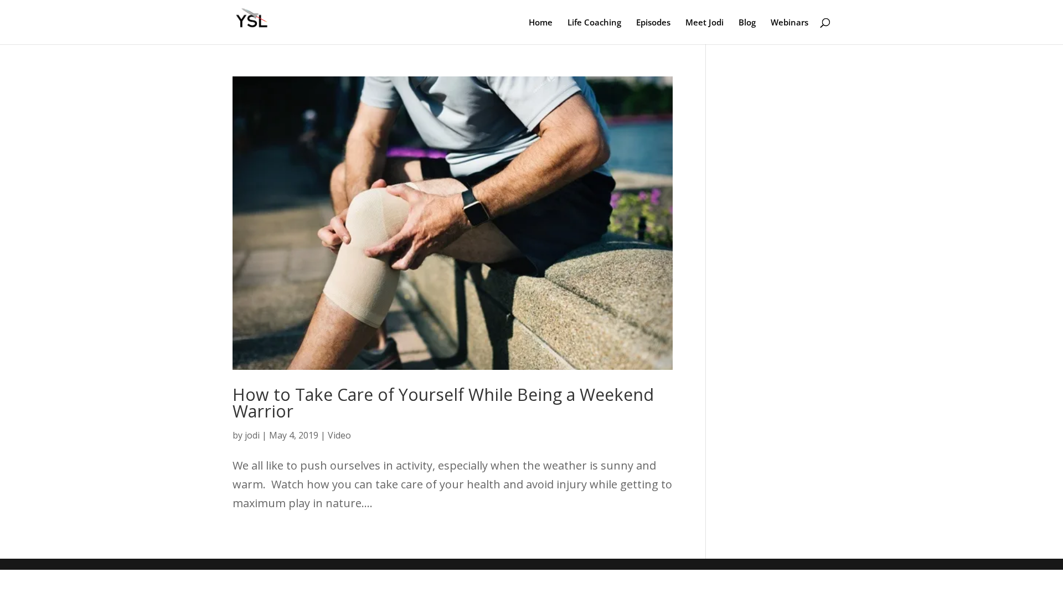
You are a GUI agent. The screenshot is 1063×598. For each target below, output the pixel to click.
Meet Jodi (704, 23)
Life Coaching (594, 23)
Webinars (789, 23)
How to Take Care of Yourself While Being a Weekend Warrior (443, 402)
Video (339, 435)
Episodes (653, 23)
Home (541, 23)
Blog (747, 23)
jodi (252, 435)
